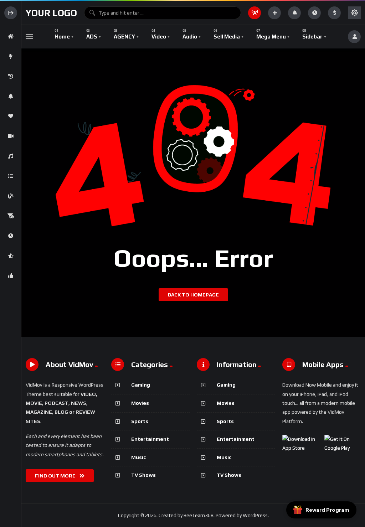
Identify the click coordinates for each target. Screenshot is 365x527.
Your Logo (51, 12)
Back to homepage (193, 295)
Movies (140, 403)
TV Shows (143, 475)
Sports (139, 421)
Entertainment (150, 439)
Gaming (140, 385)
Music (138, 457)
